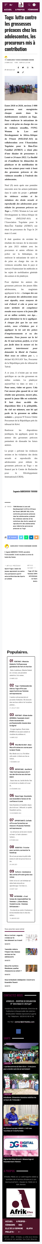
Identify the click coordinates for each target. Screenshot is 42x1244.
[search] (29, 5)
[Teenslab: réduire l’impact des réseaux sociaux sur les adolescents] (31, 951)
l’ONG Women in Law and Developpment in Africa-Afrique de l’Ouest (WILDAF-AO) (24, 509)
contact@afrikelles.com (24, 1022)
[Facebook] (18, 1031)
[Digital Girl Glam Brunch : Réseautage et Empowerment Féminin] (21, 1146)
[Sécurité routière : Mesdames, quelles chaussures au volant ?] (31, 968)
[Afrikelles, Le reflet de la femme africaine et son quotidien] (21, 4)
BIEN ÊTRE (7, 1063)
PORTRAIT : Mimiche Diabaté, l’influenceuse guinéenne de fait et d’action (21, 664)
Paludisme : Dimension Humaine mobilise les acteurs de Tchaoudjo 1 (20, 1098)
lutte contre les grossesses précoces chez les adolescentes (24, 513)
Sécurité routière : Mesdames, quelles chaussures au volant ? (13, 968)
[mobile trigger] (7, 5)
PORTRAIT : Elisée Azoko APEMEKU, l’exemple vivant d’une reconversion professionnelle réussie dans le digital (21, 720)
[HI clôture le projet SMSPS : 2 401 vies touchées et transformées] (21, 1115)
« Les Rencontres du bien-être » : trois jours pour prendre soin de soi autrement (20, 1068)
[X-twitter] (23, 1031)
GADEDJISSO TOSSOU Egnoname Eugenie (20, 60)
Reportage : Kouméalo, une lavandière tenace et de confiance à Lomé (21, 799)
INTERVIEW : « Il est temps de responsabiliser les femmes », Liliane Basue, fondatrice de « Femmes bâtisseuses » (20, 901)
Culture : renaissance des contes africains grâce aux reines (21, 874)
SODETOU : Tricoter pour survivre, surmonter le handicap (20, 850)
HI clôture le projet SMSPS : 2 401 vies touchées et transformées (18, 1129)
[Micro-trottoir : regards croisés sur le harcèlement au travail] (31, 937)
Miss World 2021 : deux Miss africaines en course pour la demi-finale (21, 747)
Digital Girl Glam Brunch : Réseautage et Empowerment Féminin (19, 1160)
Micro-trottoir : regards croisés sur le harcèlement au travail (14, 938)
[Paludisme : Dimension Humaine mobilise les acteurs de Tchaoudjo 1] (21, 1084)
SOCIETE (7, 944)
